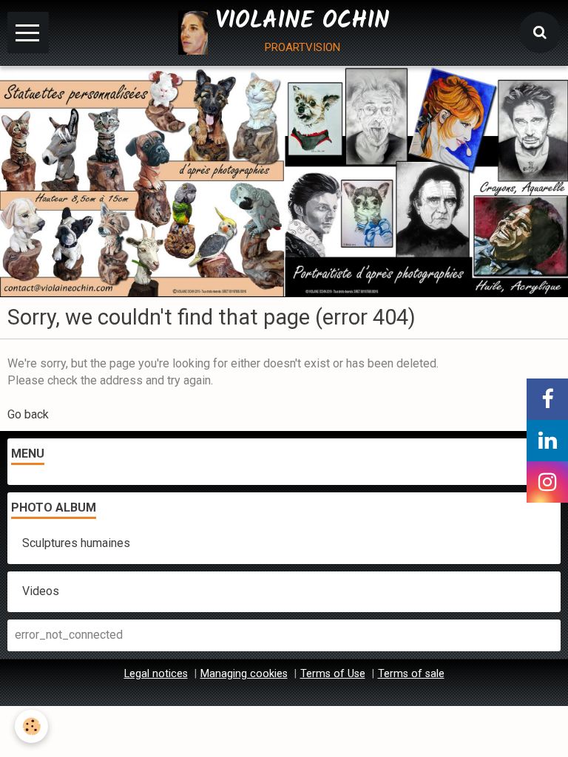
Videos (40, 591)
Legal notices (156, 674)
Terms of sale (411, 674)
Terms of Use (332, 674)
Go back (28, 414)
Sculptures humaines (76, 543)
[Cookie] (31, 726)
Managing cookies (244, 674)
